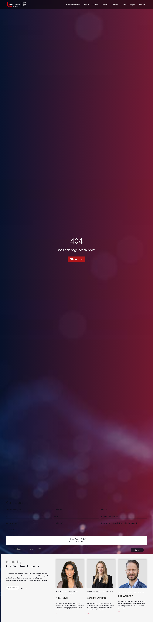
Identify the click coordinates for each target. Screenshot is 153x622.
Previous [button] (22, 588)
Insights (132, 5)
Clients (124, 5)
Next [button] (26, 588)
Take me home (76, 259)
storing (19, 549)
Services (104, 5)
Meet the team (12, 588)
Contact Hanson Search (72, 5)
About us (86, 5)
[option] (70, 586)
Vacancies (142, 5)
